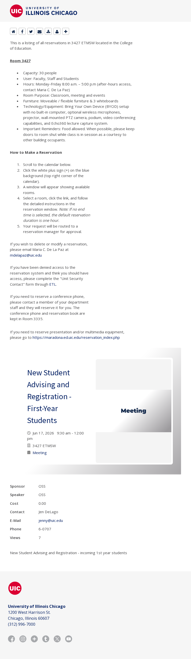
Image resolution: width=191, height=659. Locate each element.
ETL (52, 284)
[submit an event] (65, 31)
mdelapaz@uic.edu (26, 255)
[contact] (56, 31)
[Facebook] (22, 31)
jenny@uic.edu (51, 520)
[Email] (39, 31)
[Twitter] (30, 31)
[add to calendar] (48, 31)
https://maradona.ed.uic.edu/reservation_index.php (76, 337)
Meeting (40, 452)
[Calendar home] (13, 31)
